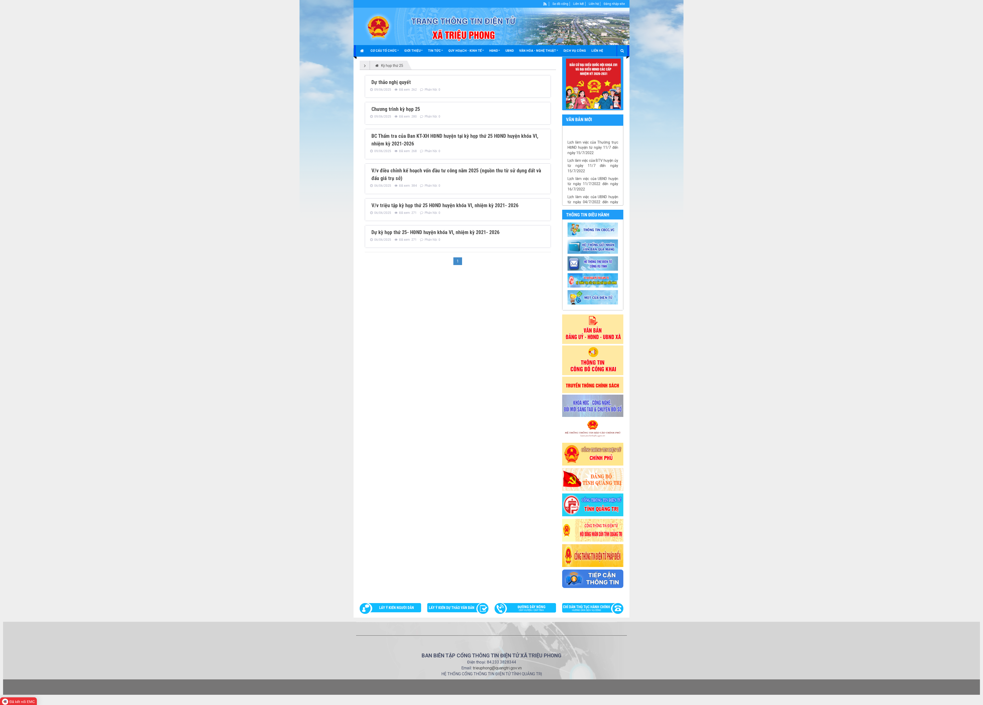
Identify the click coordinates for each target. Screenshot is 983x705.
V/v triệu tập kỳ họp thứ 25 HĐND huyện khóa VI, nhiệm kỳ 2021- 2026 (444, 205)
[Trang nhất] (363, 50)
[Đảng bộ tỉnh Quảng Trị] (593, 479)
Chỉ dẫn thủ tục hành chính (586, 608)
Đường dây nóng (532, 608)
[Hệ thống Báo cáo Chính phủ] (593, 429)
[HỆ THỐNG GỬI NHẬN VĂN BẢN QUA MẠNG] (593, 246)
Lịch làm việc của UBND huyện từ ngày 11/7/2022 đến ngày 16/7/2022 (593, 169)
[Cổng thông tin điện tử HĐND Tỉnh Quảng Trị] (593, 530)
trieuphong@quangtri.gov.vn (497, 668)
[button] (384, 50)
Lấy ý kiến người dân (396, 608)
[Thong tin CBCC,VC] (593, 229)
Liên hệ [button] (597, 50)
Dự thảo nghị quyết (391, 82)
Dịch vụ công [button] (574, 50)
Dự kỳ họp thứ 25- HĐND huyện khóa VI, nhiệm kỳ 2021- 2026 (435, 232)
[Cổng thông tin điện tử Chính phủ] (593, 454)
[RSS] (545, 4)
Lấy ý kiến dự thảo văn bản (451, 608)
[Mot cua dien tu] (593, 297)
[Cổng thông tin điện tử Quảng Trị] (593, 504)
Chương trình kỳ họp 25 (395, 109)
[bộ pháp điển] (593, 555)
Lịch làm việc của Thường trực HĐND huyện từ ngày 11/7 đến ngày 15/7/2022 (593, 133)
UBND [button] (509, 50)
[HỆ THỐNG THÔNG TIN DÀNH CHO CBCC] (593, 280)
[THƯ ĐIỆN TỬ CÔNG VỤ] (593, 263)
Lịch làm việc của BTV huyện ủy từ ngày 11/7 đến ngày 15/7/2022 (593, 151)
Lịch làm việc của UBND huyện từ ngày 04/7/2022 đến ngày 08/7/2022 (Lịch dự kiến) (593, 188)
